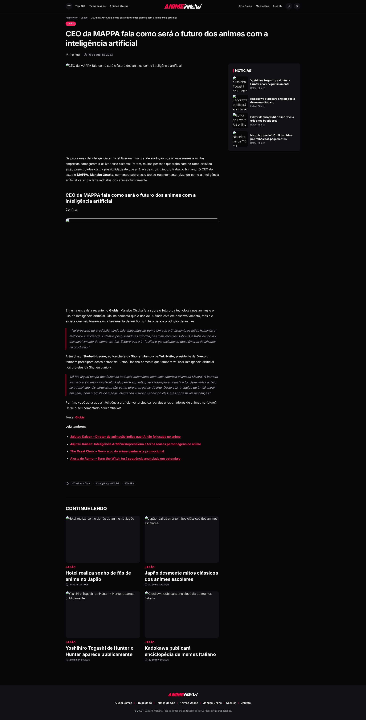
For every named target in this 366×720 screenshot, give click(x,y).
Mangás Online (212, 702)
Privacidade (144, 702)
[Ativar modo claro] (297, 6)
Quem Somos (123, 702)
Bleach (277, 6)
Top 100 (80, 6)
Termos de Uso (165, 702)
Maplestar (262, 6)
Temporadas (97, 6)
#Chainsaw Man (81, 483)
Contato (246, 702)
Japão (84, 17)
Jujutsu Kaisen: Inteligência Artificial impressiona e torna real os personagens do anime (135, 444)
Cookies (231, 702)
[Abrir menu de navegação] (69, 6)
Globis (80, 417)
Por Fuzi (75, 54)
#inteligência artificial (107, 483)
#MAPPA (129, 483)
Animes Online (119, 6)
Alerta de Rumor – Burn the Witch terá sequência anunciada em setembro (125, 458)
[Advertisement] (264, 187)
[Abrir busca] (289, 6)
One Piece (245, 6)
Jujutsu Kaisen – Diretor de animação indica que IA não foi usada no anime (125, 436)
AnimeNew (72, 17)
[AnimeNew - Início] (183, 6)
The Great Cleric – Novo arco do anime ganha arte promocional (117, 451)
